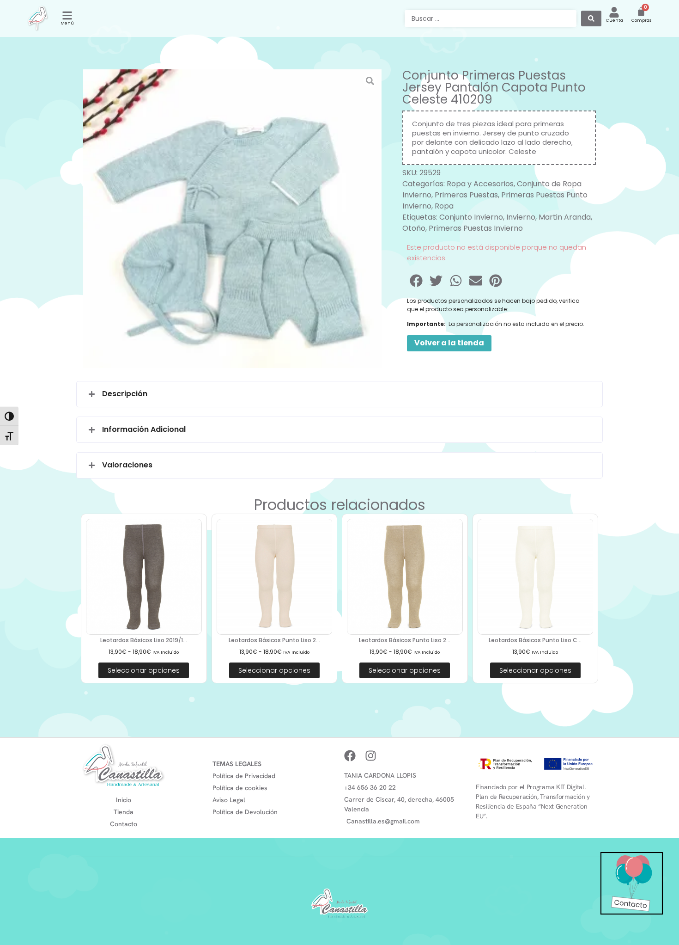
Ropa (444, 206)
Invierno (520, 217)
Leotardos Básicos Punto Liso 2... (274, 640)
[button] (417, 281)
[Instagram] (370, 755)
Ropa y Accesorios (480, 183)
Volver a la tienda (449, 343)
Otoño (413, 228)
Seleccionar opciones (144, 670)
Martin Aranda (565, 217)
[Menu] (67, 15)
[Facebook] (350, 755)
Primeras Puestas (466, 195)
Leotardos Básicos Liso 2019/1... (143, 640)
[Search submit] (591, 18)
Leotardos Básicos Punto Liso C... (535, 640)
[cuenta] (614, 12)
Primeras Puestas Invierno (476, 228)
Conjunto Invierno (471, 217)
